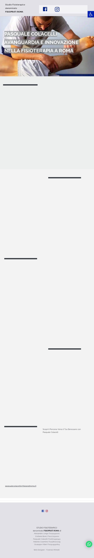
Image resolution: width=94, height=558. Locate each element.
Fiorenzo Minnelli (53, 550)
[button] (91, 14)
